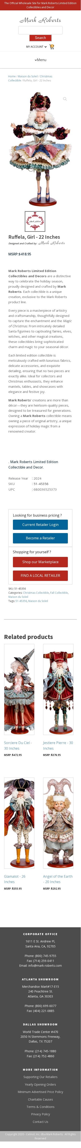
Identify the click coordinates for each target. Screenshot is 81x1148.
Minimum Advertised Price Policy (40, 1092)
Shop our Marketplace (40, 561)
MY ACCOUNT (34, 47)
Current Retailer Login (40, 524)
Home (12, 76)
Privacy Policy (40, 1114)
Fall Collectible (59, 593)
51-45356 (21, 601)
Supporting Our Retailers (40, 1077)
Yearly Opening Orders (40, 1084)
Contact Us (40, 1122)
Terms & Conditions (40, 1107)
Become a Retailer (40, 538)
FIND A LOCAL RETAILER (40, 575)
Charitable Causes (40, 1099)
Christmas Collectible (36, 593)
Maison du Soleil (28, 76)
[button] (65, 99)
